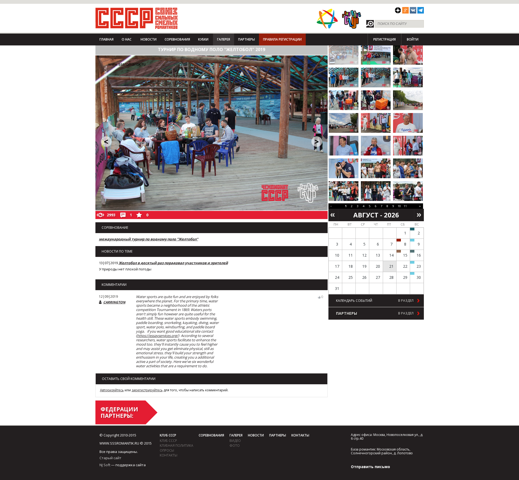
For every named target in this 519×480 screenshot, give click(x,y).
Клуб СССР (168, 435)
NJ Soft (104, 464)
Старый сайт (110, 457)
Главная (106, 39)
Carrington (114, 302)
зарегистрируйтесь (147, 390)
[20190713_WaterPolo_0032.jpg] (343, 191)
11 (405, 206)
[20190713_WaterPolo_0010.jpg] (376, 77)
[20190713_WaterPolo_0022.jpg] (376, 122)
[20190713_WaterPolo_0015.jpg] (376, 100)
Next (419, 215)
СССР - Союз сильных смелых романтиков (136, 18)
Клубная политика (176, 445)
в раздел (406, 301)
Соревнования (177, 39)
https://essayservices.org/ (157, 335)
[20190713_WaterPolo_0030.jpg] (376, 168)
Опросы (167, 450)
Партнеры (246, 39)
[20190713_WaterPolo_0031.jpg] (408, 168)
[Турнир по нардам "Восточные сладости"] (399, 251)
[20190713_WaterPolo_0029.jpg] (343, 168)
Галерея (223, 39)
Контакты (168, 455)
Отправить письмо (370, 466)
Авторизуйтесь (112, 390)
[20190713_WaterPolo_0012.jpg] (408, 77)
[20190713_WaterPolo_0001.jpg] (343, 54)
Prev (333, 215)
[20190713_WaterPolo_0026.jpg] (376, 145)
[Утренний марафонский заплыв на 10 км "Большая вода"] (412, 273)
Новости (149, 39)
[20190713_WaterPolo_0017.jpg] (408, 100)
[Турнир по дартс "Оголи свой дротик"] (399, 240)
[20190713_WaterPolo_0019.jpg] (343, 122)
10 (399, 206)
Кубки (203, 39)
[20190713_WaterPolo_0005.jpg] (408, 54)
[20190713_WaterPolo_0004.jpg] (376, 54)
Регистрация (384, 39)
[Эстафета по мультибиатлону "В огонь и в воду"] (412, 262)
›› (420, 206)
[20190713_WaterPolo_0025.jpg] (343, 145)
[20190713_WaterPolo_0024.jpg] (408, 122)
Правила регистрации (282, 39)
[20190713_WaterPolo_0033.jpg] (376, 191)
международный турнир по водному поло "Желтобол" (148, 239)
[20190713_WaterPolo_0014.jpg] (343, 100)
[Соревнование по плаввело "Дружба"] (412, 229)
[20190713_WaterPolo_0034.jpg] (408, 191)
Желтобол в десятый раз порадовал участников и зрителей (173, 262)
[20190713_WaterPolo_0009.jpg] (343, 77)
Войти (412, 39)
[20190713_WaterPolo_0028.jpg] (408, 145)
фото (234, 445)
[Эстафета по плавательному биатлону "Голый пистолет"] (412, 240)
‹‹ (331, 206)
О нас (126, 39)
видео (235, 440)
